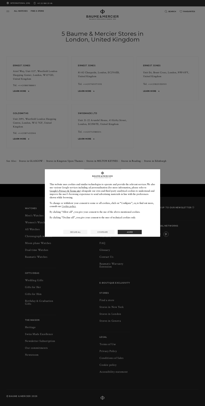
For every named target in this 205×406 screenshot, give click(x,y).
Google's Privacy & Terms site (65, 191)
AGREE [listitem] (130, 232)
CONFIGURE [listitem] (102, 232)
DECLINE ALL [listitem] (75, 232)
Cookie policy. (69, 206)
